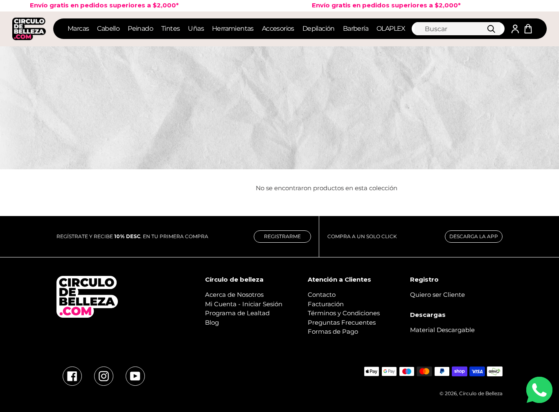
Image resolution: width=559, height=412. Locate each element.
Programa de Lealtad (237, 313)
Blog (212, 322)
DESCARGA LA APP (473, 236)
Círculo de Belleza (481, 393)
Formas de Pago (333, 331)
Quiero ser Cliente (437, 294)
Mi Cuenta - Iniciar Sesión (243, 304)
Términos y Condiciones (344, 313)
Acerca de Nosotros (234, 294)
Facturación (326, 304)
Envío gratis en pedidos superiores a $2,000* (374, 5)
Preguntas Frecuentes (342, 322)
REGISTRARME (282, 236)
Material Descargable (442, 330)
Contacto (322, 294)
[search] (457, 29)
